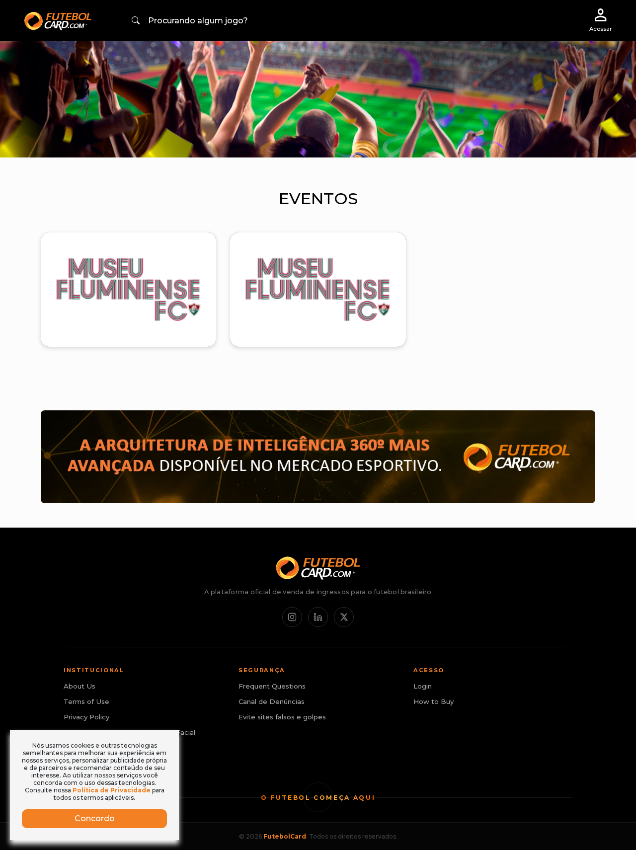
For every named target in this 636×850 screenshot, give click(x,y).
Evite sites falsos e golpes (282, 717)
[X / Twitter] (344, 617)
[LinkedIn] (318, 617)
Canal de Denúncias (271, 701)
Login (422, 686)
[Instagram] (292, 617)
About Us (79, 686)
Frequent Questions (272, 686)
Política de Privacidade (112, 790)
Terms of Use (86, 701)
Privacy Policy (86, 717)
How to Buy (433, 701)
